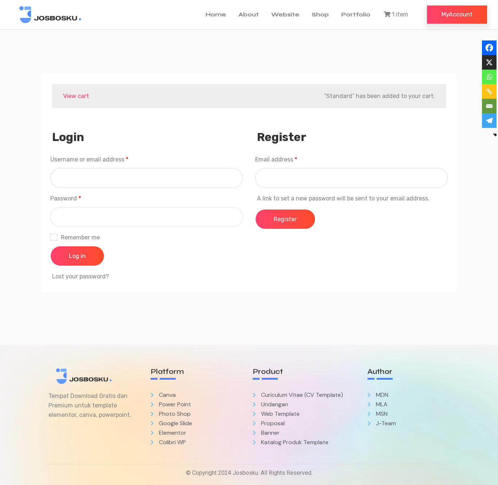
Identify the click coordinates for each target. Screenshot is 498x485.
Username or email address (89, 159)
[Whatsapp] (489, 77)
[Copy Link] (489, 91)
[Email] (489, 106)
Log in (77, 256)
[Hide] (495, 135)
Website (285, 14)
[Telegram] (489, 120)
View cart (76, 96)
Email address (276, 159)
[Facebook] (489, 47)
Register (285, 219)
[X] (489, 62)
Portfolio (355, 14)
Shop (320, 14)
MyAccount (456, 14)
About (248, 14)
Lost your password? (80, 276)
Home (216, 14)
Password (65, 198)
